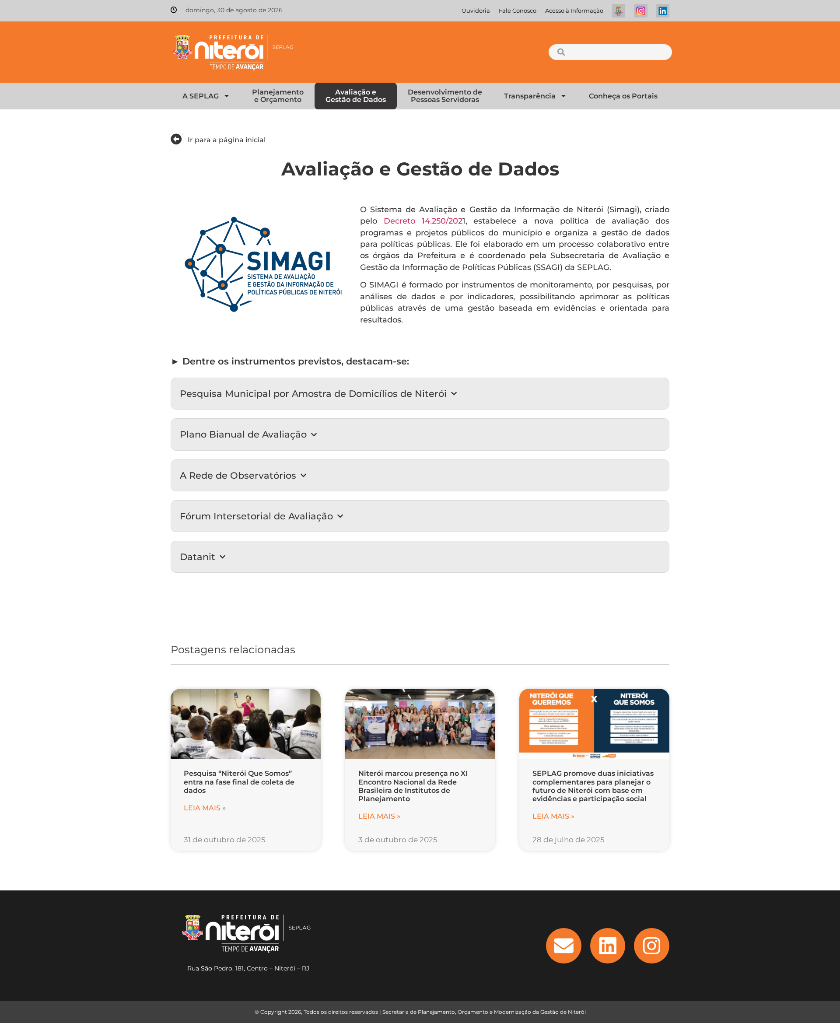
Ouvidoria (476, 10)
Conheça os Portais (623, 96)
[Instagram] (651, 945)
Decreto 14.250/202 (423, 220)
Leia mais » (205, 808)
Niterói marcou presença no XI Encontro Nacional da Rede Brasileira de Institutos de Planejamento (413, 786)
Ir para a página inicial (227, 140)
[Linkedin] (608, 945)
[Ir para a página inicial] (176, 139)
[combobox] (610, 52)
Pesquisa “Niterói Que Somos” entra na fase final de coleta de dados (239, 781)
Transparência (530, 96)
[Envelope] (563, 945)
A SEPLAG (200, 96)
